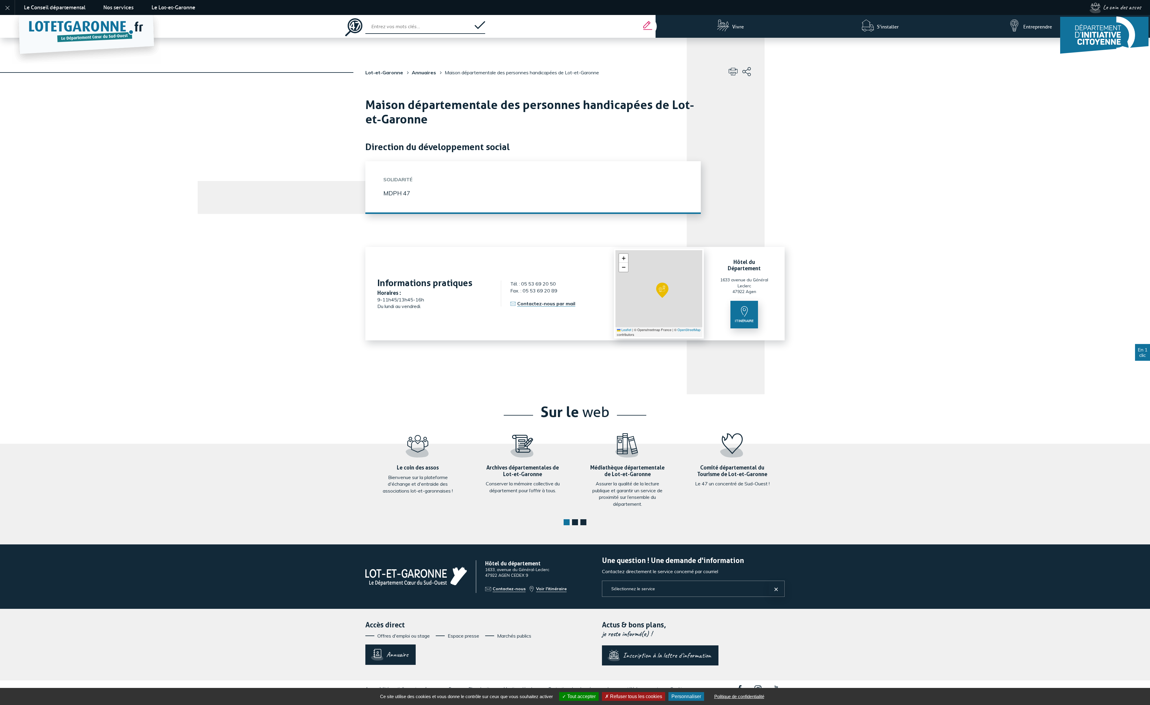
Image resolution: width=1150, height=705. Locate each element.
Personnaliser (686, 696)
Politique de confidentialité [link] (739, 696)
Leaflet (626, 329)
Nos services (118, 7)
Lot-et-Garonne (384, 73)
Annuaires (424, 73)
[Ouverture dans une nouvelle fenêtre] (1105, 34)
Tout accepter (581, 696)
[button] (662, 290)
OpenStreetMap (688, 329)
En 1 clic (1143, 352)
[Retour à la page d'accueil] (173, 26)
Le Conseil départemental (54, 7)
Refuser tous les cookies (635, 696)
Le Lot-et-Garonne (173, 7)
